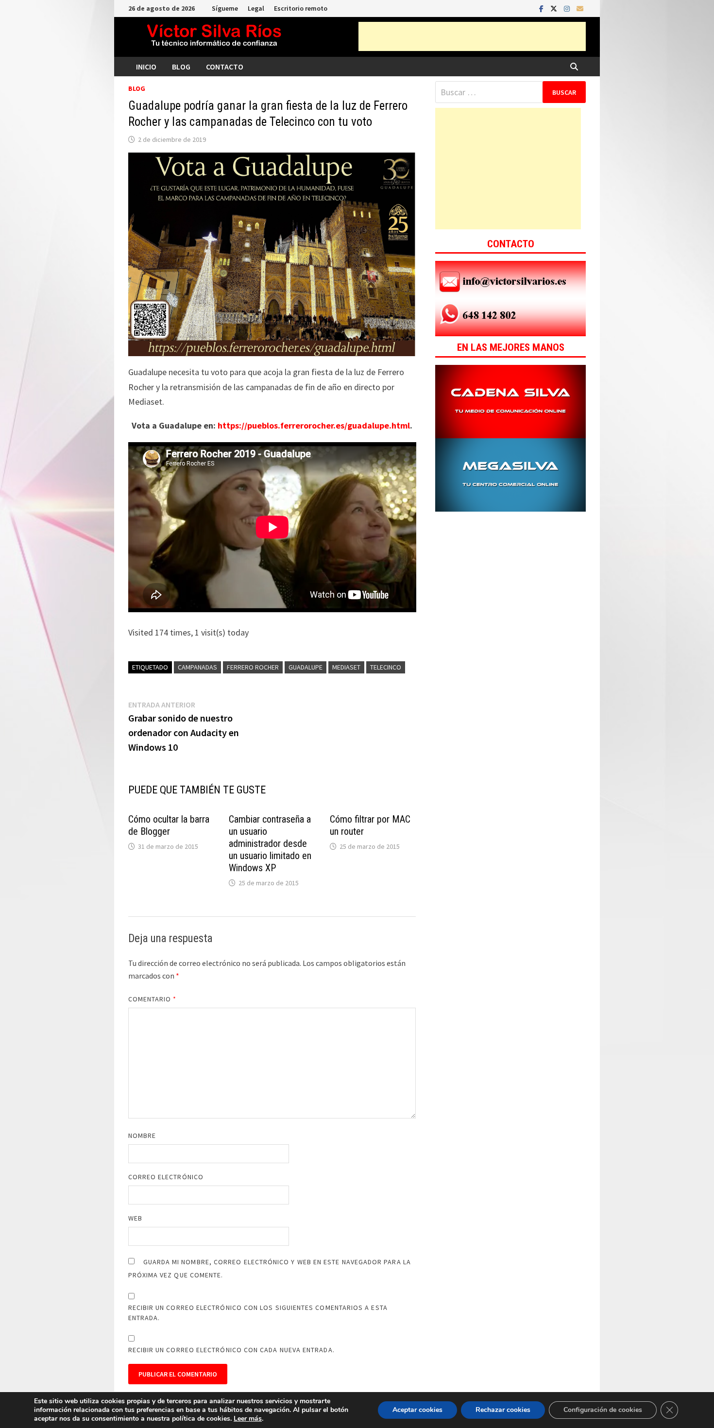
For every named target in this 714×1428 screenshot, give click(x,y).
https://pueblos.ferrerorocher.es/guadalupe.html (314, 425)
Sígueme (225, 8)
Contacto (224, 66)
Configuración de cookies (602, 1409)
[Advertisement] (472, 36)
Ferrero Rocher (253, 667)
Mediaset (346, 667)
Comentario (152, 999)
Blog (181, 66)
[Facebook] (542, 8)
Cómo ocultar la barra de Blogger (168, 825)
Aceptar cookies (417, 1409)
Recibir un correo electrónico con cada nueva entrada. (231, 1349)
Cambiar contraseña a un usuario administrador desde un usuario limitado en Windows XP (270, 843)
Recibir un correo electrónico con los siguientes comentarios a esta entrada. (258, 1312)
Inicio (146, 66)
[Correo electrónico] (580, 8)
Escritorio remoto (300, 8)
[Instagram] (567, 8)
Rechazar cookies (503, 1409)
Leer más (248, 1418)
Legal (256, 8)
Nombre (142, 1135)
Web (135, 1218)
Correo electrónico (166, 1176)
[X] (554, 8)
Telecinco (385, 667)
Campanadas (197, 667)
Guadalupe (306, 667)
